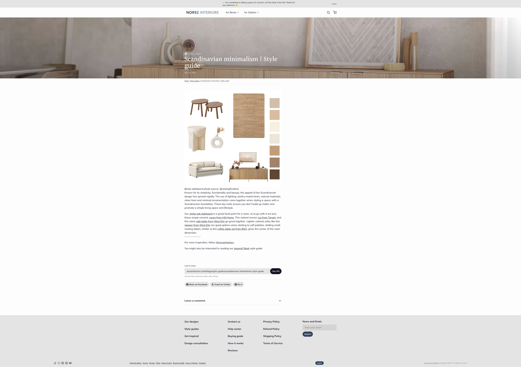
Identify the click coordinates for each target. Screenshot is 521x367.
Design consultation (196, 343)
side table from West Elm (210, 221)
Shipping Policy (272, 336)
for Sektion (250, 12)
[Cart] (333, 12)
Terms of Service (273, 343)
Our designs (191, 321)
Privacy (152, 363)
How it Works (192, 363)
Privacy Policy (271, 321)
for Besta (231, 12)
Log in (334, 4)
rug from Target (267, 217)
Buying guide (235, 336)
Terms (145, 363)
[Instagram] (59, 363)
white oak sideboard (201, 213)
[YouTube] (70, 363)
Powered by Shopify (431, 363)
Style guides (194, 81)
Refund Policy (271, 328)
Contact (202, 363)
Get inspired (192, 336)
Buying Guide (179, 363)
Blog (158, 363)
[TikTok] (55, 363)
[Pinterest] (66, 363)
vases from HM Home (221, 217)
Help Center (166, 363)
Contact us (234, 321)
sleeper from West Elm (197, 225)
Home (187, 81)
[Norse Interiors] (202, 12)
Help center (234, 328)
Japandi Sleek (241, 248)
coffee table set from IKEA (232, 228)
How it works (236, 343)
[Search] (327, 12)
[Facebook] (62, 363)
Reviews (233, 350)
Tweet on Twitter (222, 284)
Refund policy (136, 363)
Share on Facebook (198, 284)
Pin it (239, 284)
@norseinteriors (225, 242)
